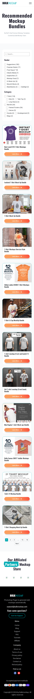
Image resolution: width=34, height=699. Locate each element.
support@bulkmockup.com (17, 607)
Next (17, 543)
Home (17, 625)
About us (17, 649)
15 (22, 540)
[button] (11, 64)
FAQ (17, 634)
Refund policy (17, 665)
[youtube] (19, 673)
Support (17, 631)
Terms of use (17, 652)
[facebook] (15, 673)
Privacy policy (17, 655)
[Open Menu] (30, 3)
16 (27, 540)
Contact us (17, 661)
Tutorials (17, 638)
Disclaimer (17, 658)
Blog (17, 628)
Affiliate (17, 641)
